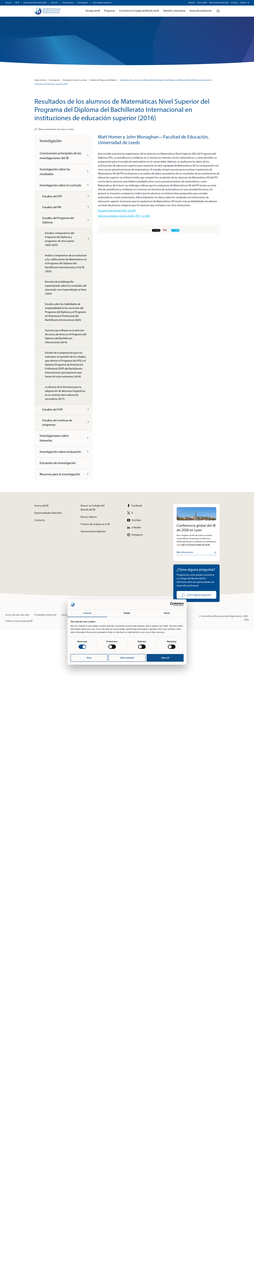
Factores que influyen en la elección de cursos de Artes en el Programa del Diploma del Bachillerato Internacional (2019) (66, 336)
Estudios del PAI (51, 207)
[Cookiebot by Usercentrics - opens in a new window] (172, 604)
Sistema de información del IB (35, 3)
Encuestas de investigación (58, 463)
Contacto (234, 3)
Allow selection (127, 658)
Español (243, 3)
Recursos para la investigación (60, 474)
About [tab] (167, 613)
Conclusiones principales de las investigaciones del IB (60, 156)
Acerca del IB (202, 3)
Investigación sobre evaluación (60, 452)
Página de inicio (40, 80)
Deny (89, 658)
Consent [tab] (87, 613)
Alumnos (54, 3)
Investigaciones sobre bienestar (54, 438)
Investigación (83, 3)
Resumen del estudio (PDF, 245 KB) (117, 210)
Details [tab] (127, 613)
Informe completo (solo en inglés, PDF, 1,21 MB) (124, 216)
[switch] (112, 647)
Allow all (165, 658)
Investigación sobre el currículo (75, 80)
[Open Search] (218, 11)
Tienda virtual (67, 3)
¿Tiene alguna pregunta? (102, 3)
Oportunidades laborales (219, 3)
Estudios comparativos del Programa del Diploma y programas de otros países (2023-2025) (59, 239)
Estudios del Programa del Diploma (103, 80)
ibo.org (8, 3)
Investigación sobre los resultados (55, 172)
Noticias (192, 3)
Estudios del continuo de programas (57, 422)
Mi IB (17, 3)
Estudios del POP (52, 409)
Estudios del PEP (52, 196)
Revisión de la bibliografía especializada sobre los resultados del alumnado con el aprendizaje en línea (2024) (66, 288)
